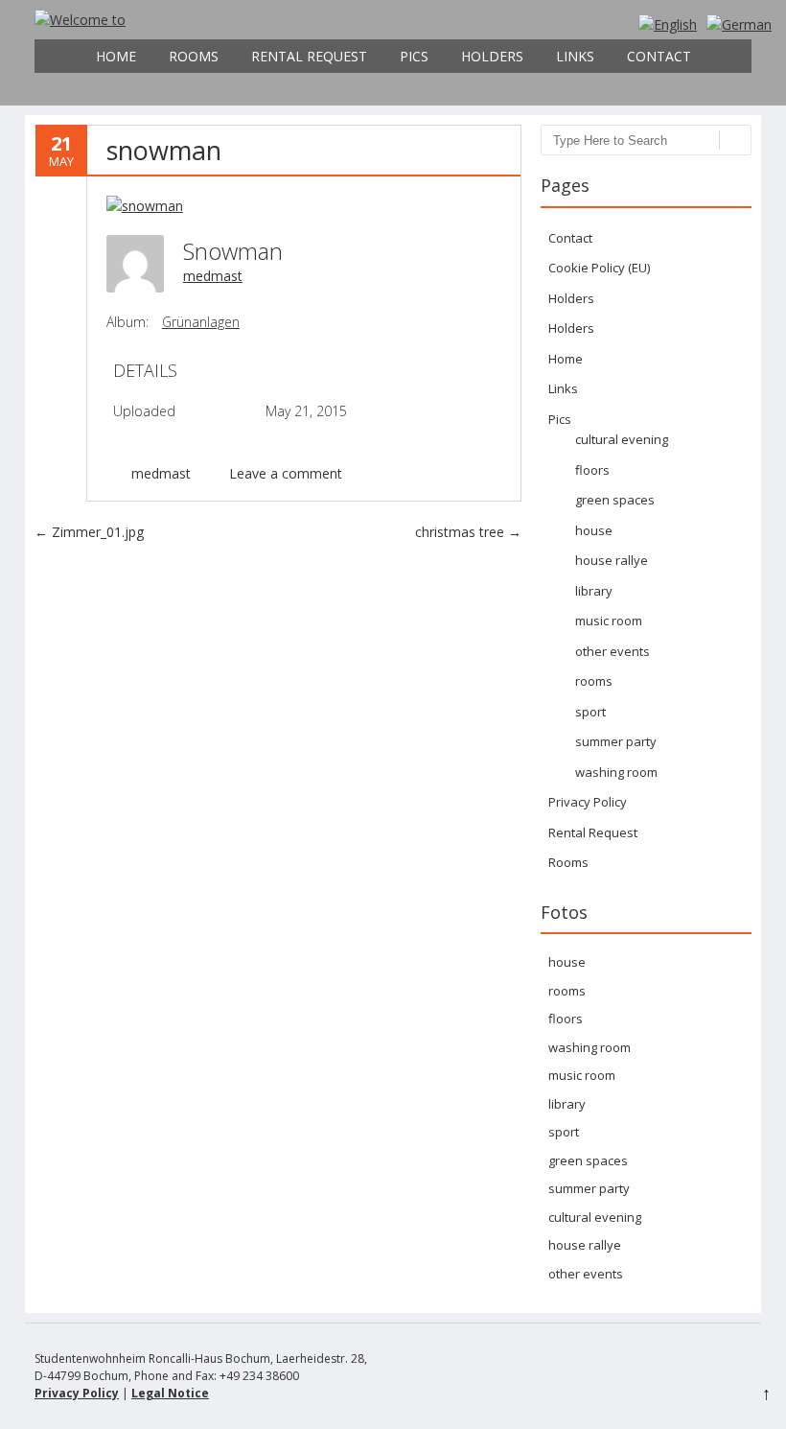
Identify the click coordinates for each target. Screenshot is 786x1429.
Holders (492, 56)
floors (592, 470)
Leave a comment (285, 473)
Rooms (194, 56)
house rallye (611, 560)
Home (116, 56)
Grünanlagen (201, 322)
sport (590, 711)
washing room (616, 772)
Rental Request (309, 56)
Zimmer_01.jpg (89, 532)
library (594, 590)
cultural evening (621, 439)
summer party (616, 741)
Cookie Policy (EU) (599, 267)
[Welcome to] (80, 20)
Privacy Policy (587, 801)
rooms (594, 681)
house (594, 530)
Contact (659, 56)
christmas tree (468, 532)
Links (575, 56)
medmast (213, 276)
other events (612, 651)
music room (608, 620)
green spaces (615, 499)
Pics (414, 56)
